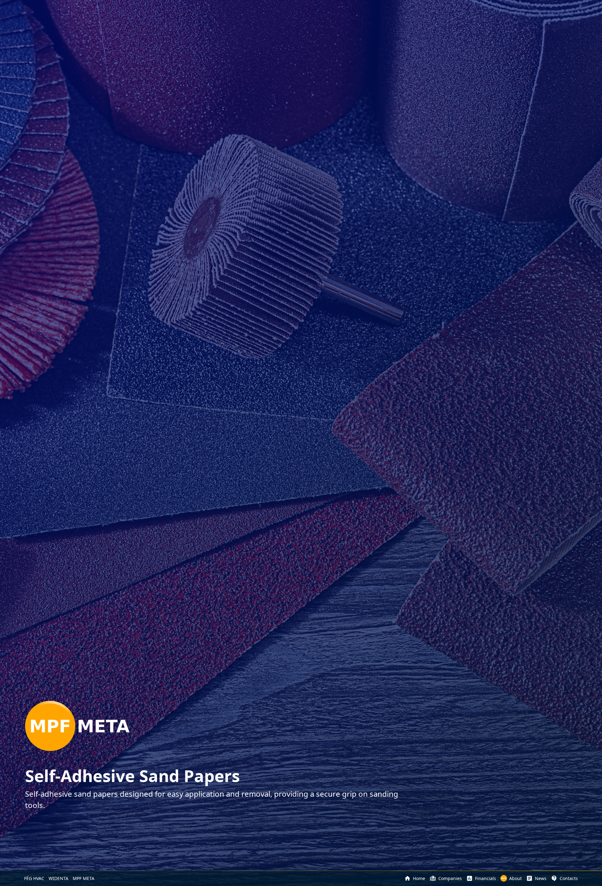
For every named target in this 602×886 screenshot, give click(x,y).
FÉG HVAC (34, 878)
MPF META (83, 878)
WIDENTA (58, 878)
